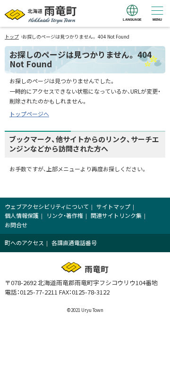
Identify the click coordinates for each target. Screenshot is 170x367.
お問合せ (16, 225)
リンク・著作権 (64, 215)
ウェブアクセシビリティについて (47, 206)
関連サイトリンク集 (116, 215)
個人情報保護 (22, 215)
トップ (12, 36)
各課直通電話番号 (74, 243)
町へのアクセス (24, 243)
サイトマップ (113, 206)
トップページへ (29, 114)
